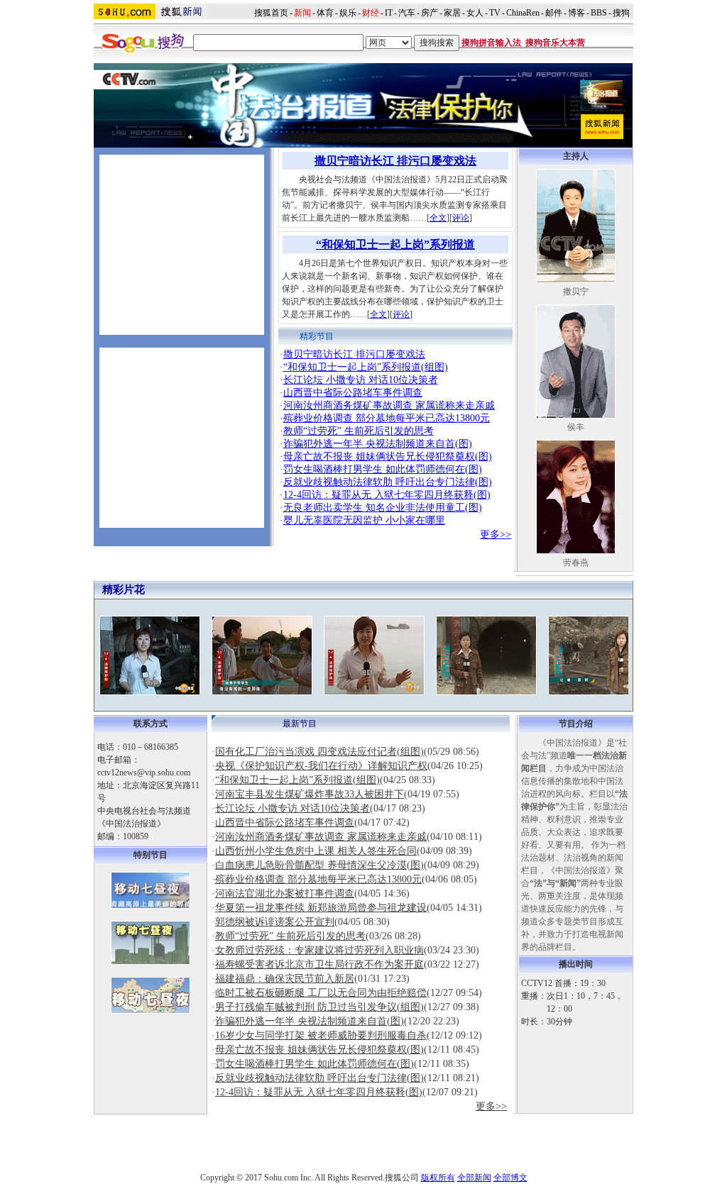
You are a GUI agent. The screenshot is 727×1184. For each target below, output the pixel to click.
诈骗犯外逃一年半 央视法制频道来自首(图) (377, 443)
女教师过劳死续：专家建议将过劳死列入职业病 (319, 950)
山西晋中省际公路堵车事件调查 (352, 392)
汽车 (406, 13)
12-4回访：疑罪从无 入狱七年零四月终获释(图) (387, 494)
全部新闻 (474, 1178)
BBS (599, 13)
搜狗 (622, 13)
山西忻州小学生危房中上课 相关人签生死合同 (316, 851)
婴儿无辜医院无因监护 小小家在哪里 (364, 520)
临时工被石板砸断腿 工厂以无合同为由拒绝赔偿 (321, 992)
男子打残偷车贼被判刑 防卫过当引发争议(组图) (319, 1007)
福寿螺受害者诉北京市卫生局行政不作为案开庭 (319, 964)
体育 (325, 13)
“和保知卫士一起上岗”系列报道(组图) (365, 367)
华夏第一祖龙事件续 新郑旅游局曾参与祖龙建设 (321, 907)
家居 (452, 13)
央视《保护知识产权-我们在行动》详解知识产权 (321, 765)
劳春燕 (576, 563)
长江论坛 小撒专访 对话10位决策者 (360, 380)
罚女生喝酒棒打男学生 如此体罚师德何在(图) (382, 469)
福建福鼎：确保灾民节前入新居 (284, 978)
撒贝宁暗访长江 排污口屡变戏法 (354, 354)
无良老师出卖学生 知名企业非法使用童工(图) (382, 507)
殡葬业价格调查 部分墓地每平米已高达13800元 (386, 418)
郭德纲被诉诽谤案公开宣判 (274, 922)
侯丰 (575, 427)
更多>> (495, 534)
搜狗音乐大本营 (555, 43)
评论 (460, 218)
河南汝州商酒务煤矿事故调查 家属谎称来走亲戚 (389, 405)
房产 (429, 13)
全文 (438, 218)
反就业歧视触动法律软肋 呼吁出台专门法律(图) (387, 482)
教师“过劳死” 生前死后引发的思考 (358, 431)
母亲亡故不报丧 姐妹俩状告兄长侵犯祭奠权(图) (387, 456)
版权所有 (438, 1178)
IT (389, 13)
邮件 (553, 13)
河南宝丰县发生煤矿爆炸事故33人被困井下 (309, 794)
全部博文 (510, 1178)
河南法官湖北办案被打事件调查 (284, 893)
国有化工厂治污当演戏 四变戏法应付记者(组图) (319, 751)
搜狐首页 (271, 13)
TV (495, 13)
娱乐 (347, 13)
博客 (576, 13)
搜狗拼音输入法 (491, 43)
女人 (474, 13)
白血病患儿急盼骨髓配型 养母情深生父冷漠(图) (319, 865)
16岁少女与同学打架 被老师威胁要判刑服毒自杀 (321, 1035)
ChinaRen (523, 13)
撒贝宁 (576, 292)
